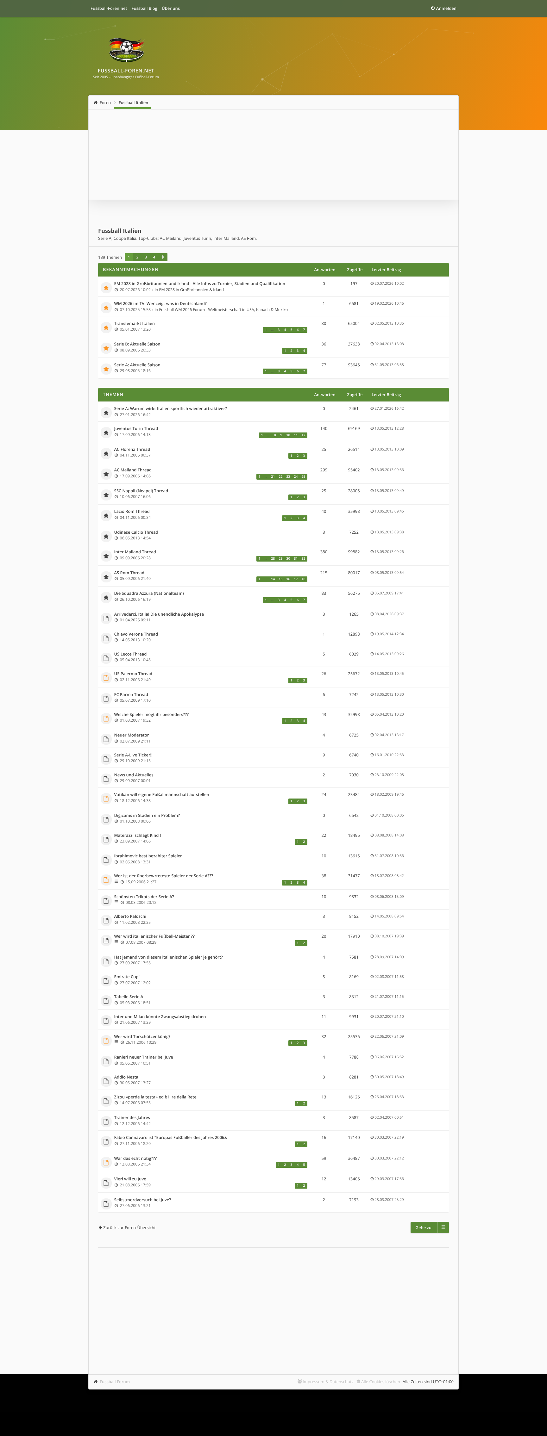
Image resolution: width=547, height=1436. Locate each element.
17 (296, 579)
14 (273, 579)
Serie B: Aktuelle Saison (137, 344)
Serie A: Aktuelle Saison (137, 365)
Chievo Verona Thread (136, 634)
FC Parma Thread (131, 694)
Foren (105, 102)
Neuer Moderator (131, 735)
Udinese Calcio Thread (136, 532)
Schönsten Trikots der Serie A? (144, 896)
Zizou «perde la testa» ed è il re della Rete (155, 1097)
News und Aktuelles (134, 775)
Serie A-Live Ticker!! (133, 755)
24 (296, 477)
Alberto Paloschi (130, 916)
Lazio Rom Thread (132, 511)
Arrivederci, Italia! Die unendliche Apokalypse (159, 614)
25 (303, 477)
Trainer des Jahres (132, 1117)
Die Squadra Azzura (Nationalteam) (149, 593)
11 (296, 435)
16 (288, 579)
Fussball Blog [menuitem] (144, 8)
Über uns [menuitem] (171, 8)
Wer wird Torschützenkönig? (142, 1036)
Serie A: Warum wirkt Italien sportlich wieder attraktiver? (170, 408)
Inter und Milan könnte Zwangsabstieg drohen (160, 1016)
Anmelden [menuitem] (446, 8)
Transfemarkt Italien (134, 323)
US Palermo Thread (133, 673)
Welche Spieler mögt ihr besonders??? (151, 714)
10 (288, 435)
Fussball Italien (133, 102)
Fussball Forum (115, 1381)
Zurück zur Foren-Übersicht (129, 1227)
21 (273, 477)
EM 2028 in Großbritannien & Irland (191, 289)
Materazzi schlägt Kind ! (137, 835)
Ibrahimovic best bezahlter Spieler (148, 856)
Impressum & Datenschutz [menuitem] (328, 1381)
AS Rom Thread (129, 572)
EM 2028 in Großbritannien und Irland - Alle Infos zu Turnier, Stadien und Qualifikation (199, 283)
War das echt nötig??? (135, 1158)
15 (280, 579)
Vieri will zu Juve (130, 1179)
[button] (163, 257)
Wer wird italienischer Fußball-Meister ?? (154, 936)
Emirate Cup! (127, 976)
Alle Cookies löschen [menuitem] (380, 1381)
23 (288, 477)
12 (303, 435)
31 (296, 558)
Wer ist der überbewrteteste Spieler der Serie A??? (163, 876)
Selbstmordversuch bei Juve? (142, 1200)
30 (288, 558)
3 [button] (146, 257)
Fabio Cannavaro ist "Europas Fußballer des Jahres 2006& (171, 1137)
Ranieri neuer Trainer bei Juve (143, 1057)
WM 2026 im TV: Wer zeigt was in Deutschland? (160, 303)
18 (303, 579)
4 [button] (154, 257)
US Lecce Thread (130, 654)
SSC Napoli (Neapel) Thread (141, 491)
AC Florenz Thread (132, 449)
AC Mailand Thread (133, 470)
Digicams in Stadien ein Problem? (147, 815)
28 (273, 558)
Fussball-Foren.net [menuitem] (109, 8)
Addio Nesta (126, 1077)
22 (280, 477)
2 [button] (137, 257)
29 (280, 558)
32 (303, 558)
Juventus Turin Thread (136, 428)
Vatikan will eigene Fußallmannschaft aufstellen (161, 794)
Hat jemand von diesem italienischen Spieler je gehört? (168, 957)
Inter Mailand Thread (135, 552)
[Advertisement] (273, 1301)
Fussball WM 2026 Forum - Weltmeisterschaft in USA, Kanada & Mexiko (223, 309)
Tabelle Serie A (128, 996)
